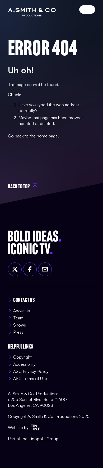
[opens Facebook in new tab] (30, 269)
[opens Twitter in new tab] (15, 269)
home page (47, 136)
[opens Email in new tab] (45, 269)
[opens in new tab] (35, 427)
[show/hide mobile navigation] (87, 9)
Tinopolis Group (43, 438)
